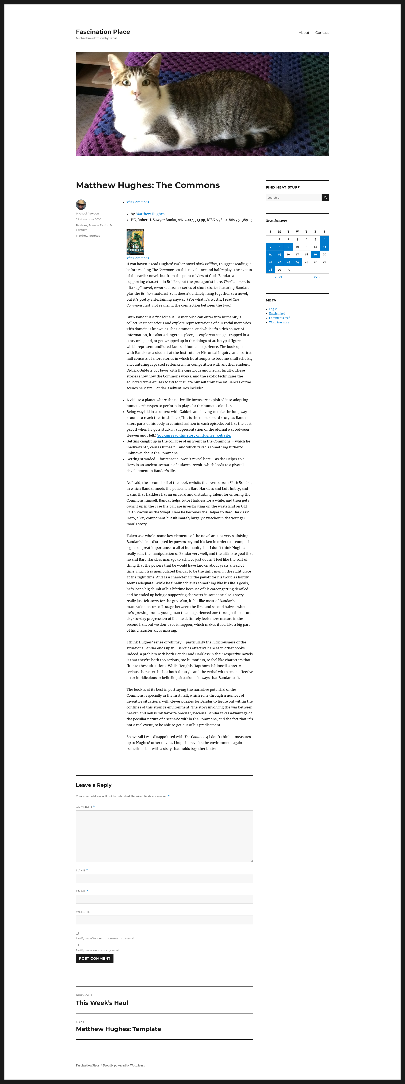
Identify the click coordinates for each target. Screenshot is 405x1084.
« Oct (278, 277)
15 (279, 254)
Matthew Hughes (150, 214)
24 (297, 262)
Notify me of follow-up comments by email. (105, 938)
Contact (322, 33)
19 (315, 254)
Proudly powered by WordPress (124, 1065)
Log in (273, 309)
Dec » (316, 277)
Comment (85, 807)
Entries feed (277, 313)
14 (270, 254)
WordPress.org (279, 322)
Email (82, 891)
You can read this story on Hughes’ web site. (194, 435)
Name (82, 870)
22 (279, 262)
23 (288, 262)
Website (83, 911)
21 (270, 262)
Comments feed (279, 318)
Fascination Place (103, 31)
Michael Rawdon (87, 213)
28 (270, 269)
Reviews (81, 225)
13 (324, 247)
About (304, 33)
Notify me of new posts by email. (98, 950)
